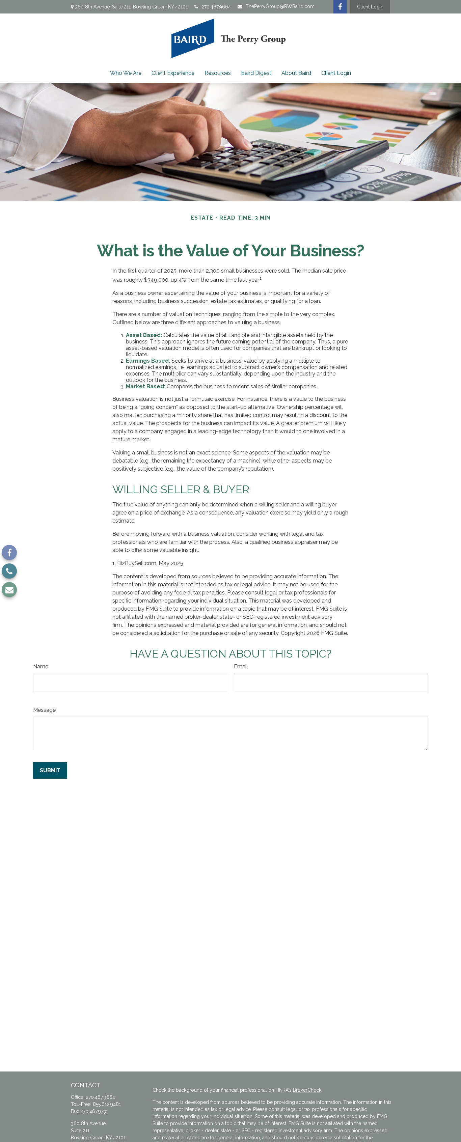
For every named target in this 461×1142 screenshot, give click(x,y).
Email (241, 666)
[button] (125, 73)
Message (44, 710)
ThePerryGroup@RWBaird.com (280, 6)
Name (40, 666)
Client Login (370, 6)
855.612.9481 (107, 1104)
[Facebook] (340, 6)
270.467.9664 (216, 6)
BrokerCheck (307, 1090)
